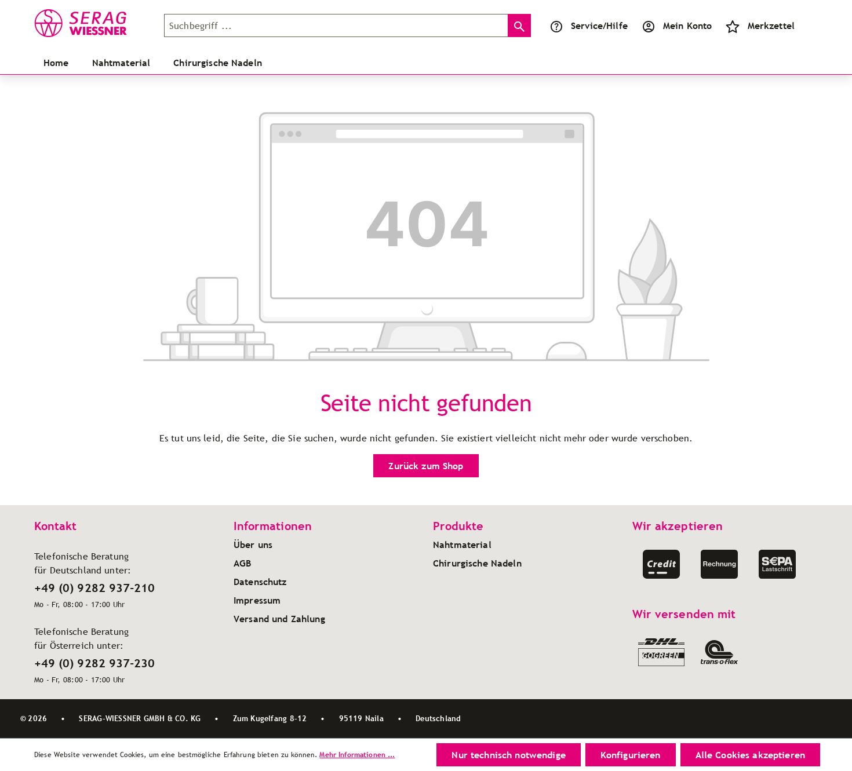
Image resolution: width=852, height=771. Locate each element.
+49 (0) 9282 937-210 (94, 587)
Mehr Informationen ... (357, 754)
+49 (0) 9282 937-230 (94, 663)
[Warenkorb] (808, 25)
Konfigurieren (630, 754)
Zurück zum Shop (425, 465)
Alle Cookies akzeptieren (750, 754)
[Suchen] (519, 25)
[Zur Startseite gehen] (92, 23)
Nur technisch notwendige (508, 754)
